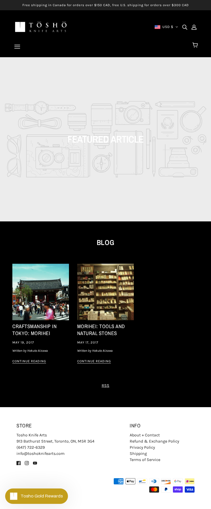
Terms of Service (145, 459)
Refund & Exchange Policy (154, 441)
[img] (184, 27)
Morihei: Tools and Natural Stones (101, 330)
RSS (105, 385)
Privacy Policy (142, 447)
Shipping (138, 453)
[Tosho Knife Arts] (40, 26)
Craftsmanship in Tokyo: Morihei (34, 330)
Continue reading (29, 361)
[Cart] (196, 45)
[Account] (194, 27)
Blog (106, 242)
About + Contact (145, 435)
